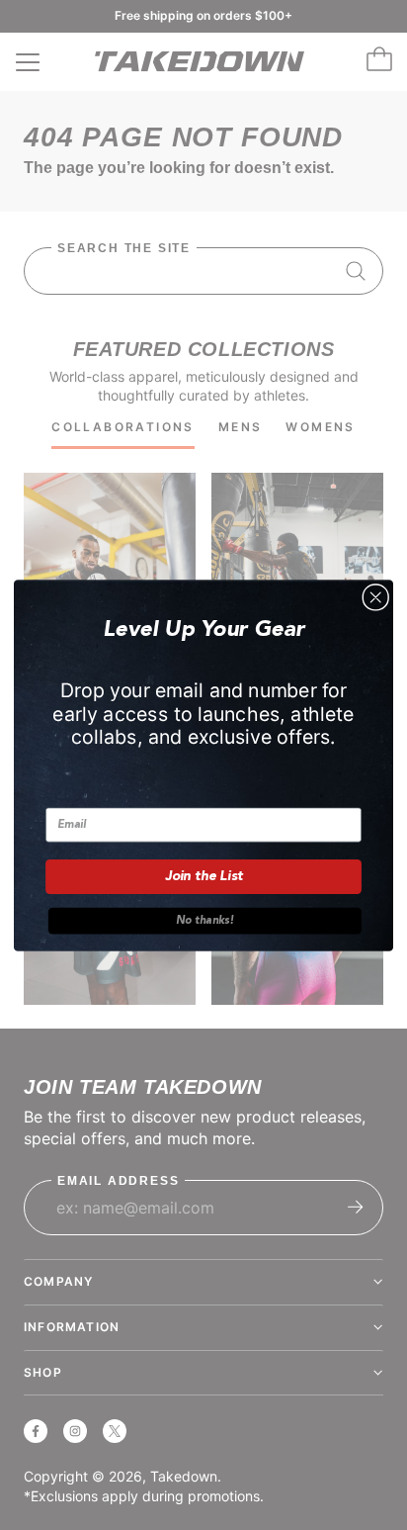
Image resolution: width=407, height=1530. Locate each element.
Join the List (204, 876)
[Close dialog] (375, 596)
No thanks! (205, 920)
